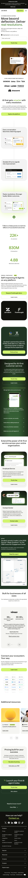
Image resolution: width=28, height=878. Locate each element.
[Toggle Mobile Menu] (25, 10)
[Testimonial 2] (13, 644)
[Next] (17, 738)
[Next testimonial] (19, 645)
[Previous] (11, 738)
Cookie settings (6, 874)
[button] (13, 390)
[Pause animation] (24, 71)
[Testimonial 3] (14, 644)
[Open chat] (25, 875)
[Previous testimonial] (9, 645)
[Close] (26, 4)
